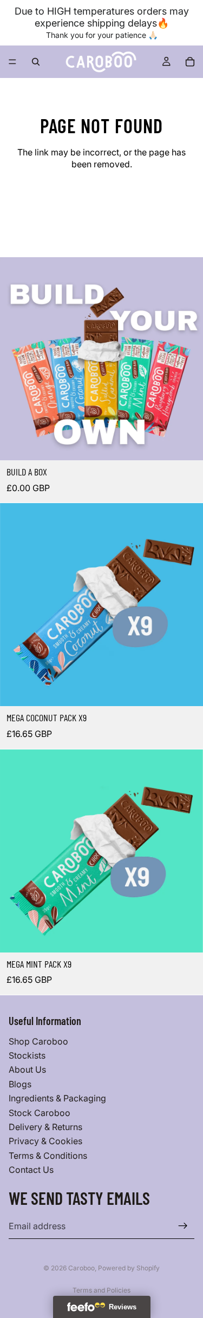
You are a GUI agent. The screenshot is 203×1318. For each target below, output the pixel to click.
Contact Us (31, 1169)
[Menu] (12, 61)
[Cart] (190, 62)
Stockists (27, 1055)
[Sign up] (183, 1226)
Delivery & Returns (45, 1126)
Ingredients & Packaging (57, 1098)
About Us (27, 1069)
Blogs (20, 1084)
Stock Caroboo (39, 1112)
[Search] (36, 62)
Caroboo (81, 1268)
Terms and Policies (101, 1290)
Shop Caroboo (38, 1040)
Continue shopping (101, 204)
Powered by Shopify (129, 1268)
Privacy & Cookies (45, 1141)
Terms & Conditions (48, 1155)
